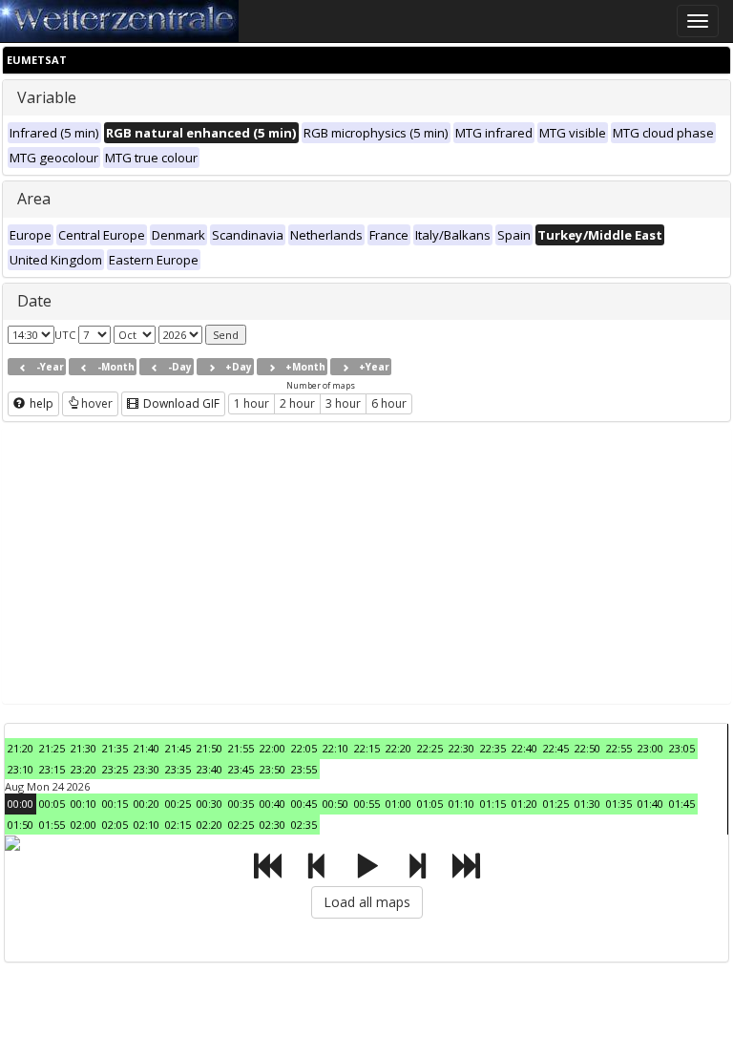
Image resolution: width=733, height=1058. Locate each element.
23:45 (241, 769)
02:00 (83, 824)
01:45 (682, 803)
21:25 (52, 748)
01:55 (52, 824)
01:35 (619, 803)
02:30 (272, 824)
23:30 (146, 769)
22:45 (556, 748)
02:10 (146, 824)
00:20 (146, 803)
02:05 (115, 824)
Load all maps (367, 902)
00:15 (115, 803)
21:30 (83, 748)
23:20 (83, 769)
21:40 (146, 748)
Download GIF (180, 403)
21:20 (20, 748)
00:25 (178, 803)
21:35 (115, 748)
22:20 (398, 748)
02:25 (241, 824)
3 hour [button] (343, 403)
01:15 (493, 803)
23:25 (115, 769)
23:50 (272, 769)
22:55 (619, 748)
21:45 (178, 748)
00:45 (304, 803)
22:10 (335, 748)
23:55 (304, 769)
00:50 (335, 803)
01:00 (398, 803)
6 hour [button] (389, 403)
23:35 (178, 769)
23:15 (52, 769)
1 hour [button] (251, 403)
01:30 (587, 803)
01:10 (461, 803)
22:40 (524, 748)
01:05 (430, 803)
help (40, 403)
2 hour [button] (297, 403)
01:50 (20, 824)
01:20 (524, 803)
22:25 (430, 748)
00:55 (367, 803)
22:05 (304, 748)
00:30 (209, 803)
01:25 (556, 803)
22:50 (587, 748)
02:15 (178, 824)
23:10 (20, 769)
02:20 (209, 824)
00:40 (272, 803)
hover (97, 403)
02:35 (304, 824)
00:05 (52, 803)
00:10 (83, 803)
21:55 (241, 748)
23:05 (682, 748)
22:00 (272, 748)
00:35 (241, 803)
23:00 (650, 748)
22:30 (461, 748)
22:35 (493, 748)
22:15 (367, 748)
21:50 (209, 748)
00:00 (20, 803)
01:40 (650, 803)
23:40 (209, 769)
